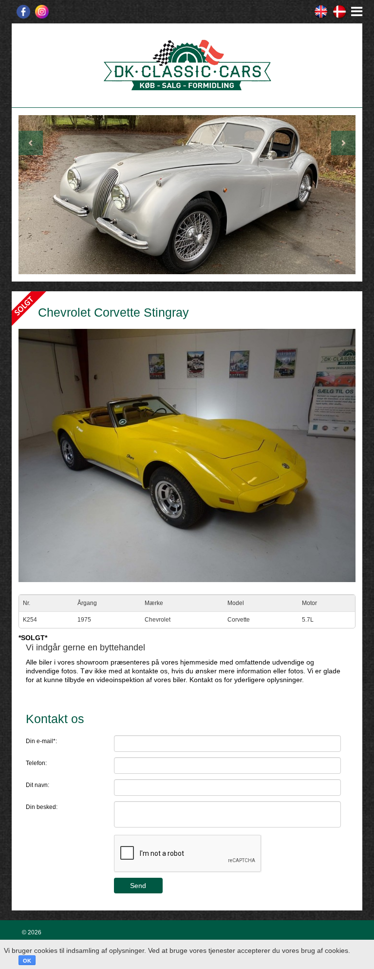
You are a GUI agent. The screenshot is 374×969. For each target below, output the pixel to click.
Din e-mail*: (41, 741)
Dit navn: (37, 785)
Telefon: (36, 763)
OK (27, 961)
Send (138, 885)
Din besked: (41, 807)
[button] (44, 194)
